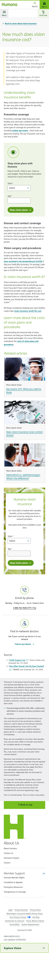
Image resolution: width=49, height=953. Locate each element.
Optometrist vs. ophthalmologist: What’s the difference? (23, 476)
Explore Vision (12, 948)
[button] (24, 630)
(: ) (24, 607)
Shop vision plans (19, 209)
